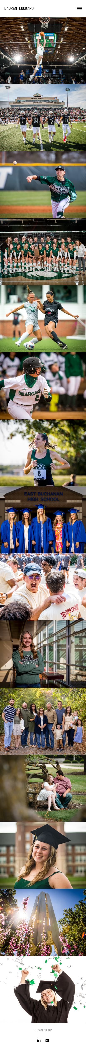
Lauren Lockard (19, 8)
